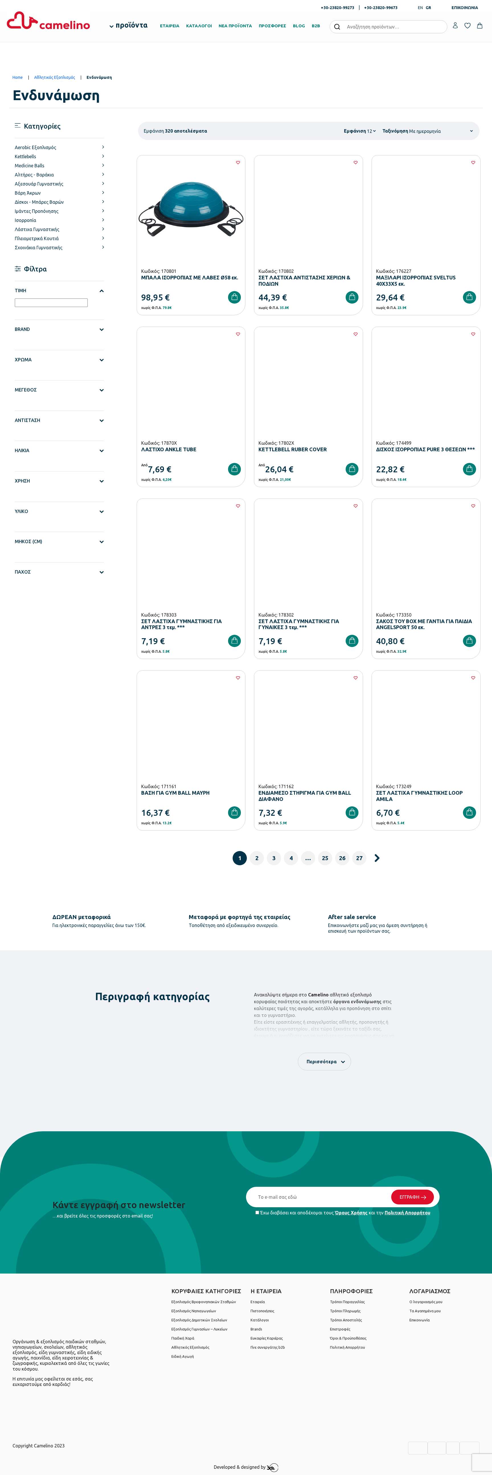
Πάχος (23, 571)
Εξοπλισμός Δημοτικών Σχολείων (199, 1320)
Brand (22, 329)
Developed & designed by (240, 1467)
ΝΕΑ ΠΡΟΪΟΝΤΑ (235, 25)
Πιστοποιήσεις (262, 1311)
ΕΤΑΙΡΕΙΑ (169, 25)
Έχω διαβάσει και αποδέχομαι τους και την (344, 1212)
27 (359, 858)
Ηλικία (22, 450)
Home (18, 77)
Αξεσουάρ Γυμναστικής (39, 183)
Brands (256, 1329)
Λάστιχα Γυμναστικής (37, 229)
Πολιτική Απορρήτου (407, 1212)
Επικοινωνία (419, 1320)
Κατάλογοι (260, 1320)
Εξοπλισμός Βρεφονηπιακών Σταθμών (203, 1302)
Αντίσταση (27, 420)
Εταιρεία (258, 1302)
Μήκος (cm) (28, 541)
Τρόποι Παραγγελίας (347, 1302)
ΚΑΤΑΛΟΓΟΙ (199, 25)
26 (342, 858)
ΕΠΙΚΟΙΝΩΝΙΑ (465, 7)
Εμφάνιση (355, 130)
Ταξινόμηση (395, 130)
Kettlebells (25, 156)
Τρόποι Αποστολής (346, 1320)
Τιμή (20, 290)
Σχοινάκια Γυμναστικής (38, 247)
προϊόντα (131, 25)
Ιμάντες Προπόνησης (36, 211)
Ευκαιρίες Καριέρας (267, 1338)
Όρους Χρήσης (351, 1212)
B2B (316, 25)
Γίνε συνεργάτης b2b (268, 1347)
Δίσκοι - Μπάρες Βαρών (39, 202)
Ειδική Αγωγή (182, 1356)
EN (420, 7)
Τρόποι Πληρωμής (345, 1311)
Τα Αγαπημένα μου (425, 1311)
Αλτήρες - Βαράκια (34, 174)
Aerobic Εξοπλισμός (35, 147)
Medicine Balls (29, 165)
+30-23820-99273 (337, 7)
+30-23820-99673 (380, 7)
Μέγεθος (26, 389)
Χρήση (22, 480)
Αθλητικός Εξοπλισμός (54, 77)
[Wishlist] (238, 162)
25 (325, 858)
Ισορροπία (25, 220)
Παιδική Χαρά (182, 1338)
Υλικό (21, 511)
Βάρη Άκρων (28, 192)
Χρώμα (23, 359)
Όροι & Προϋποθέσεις (348, 1338)
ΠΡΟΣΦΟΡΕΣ (272, 25)
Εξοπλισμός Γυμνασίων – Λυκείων (199, 1329)
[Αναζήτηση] (337, 26)
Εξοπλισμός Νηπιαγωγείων (193, 1311)
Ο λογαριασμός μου (425, 1302)
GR (428, 7)
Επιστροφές (340, 1329)
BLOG (299, 25)
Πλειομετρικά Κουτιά (37, 238)
